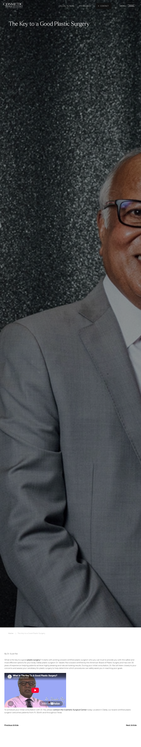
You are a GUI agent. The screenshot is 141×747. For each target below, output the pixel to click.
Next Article (131, 725)
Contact (104, 6)
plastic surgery (33, 660)
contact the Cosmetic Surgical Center (70, 710)
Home (10, 633)
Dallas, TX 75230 (66, 6)
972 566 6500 (85, 6)
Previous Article (11, 725)
